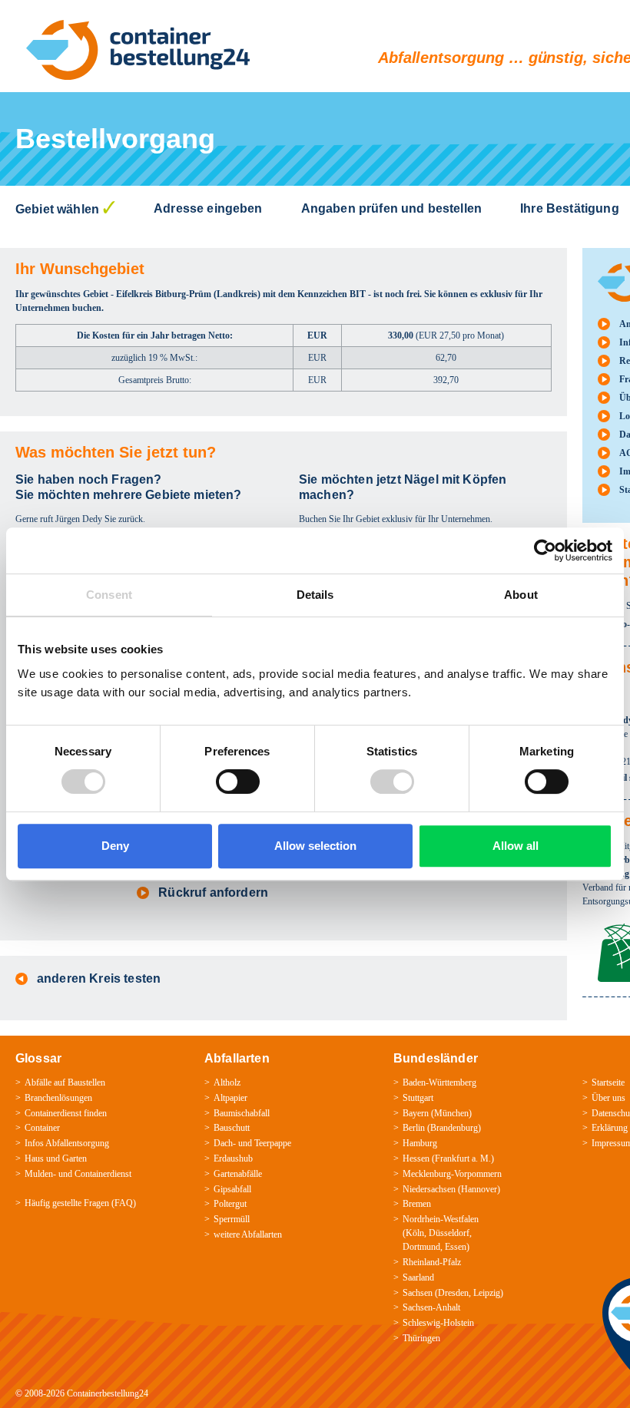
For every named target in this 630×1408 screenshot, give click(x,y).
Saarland (418, 1277)
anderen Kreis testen (99, 978)
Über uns (608, 1097)
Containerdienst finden (66, 1113)
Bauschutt (232, 1127)
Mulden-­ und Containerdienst (78, 1173)
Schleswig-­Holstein (438, 1322)
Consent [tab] (109, 594)
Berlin (414, 1127)
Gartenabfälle (238, 1173)
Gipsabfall (232, 1189)
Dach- (225, 1143)
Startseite (608, 1082)
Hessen (416, 1158)
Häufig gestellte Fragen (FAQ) (80, 1203)
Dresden (453, 1292)
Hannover (479, 1189)
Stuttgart (418, 1097)
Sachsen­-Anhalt (431, 1307)
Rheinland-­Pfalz (432, 1262)
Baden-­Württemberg (439, 1082)
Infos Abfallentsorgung (67, 1143)
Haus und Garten (56, 1158)
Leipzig (486, 1292)
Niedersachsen (429, 1189)
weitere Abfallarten (248, 1234)
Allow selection (315, 845)
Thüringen (421, 1338)
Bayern (416, 1113)
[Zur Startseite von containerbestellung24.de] (138, 50)
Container (42, 1127)
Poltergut (230, 1203)
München (451, 1113)
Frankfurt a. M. (463, 1158)
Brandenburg (454, 1127)
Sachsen (418, 1292)
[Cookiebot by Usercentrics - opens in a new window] (545, 550)
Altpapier (230, 1097)
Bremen (417, 1203)
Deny (115, 845)
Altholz (227, 1082)
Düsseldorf (449, 1233)
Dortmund (421, 1246)
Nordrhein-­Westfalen (441, 1219)
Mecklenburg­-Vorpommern (452, 1173)
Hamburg (420, 1143)
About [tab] (521, 594)
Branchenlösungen (58, 1097)
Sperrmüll (232, 1219)
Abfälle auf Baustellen (65, 1082)
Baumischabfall (242, 1113)
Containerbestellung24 (107, 1393)
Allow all (515, 845)
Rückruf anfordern (213, 892)
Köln (415, 1233)
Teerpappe (272, 1143)
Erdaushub (233, 1158)
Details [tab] (315, 594)
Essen (455, 1246)
